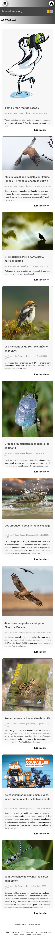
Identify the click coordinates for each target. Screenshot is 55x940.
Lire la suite (40, 130)
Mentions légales (20, 924)
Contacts (31, 924)
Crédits (37, 924)
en (51, 11)
